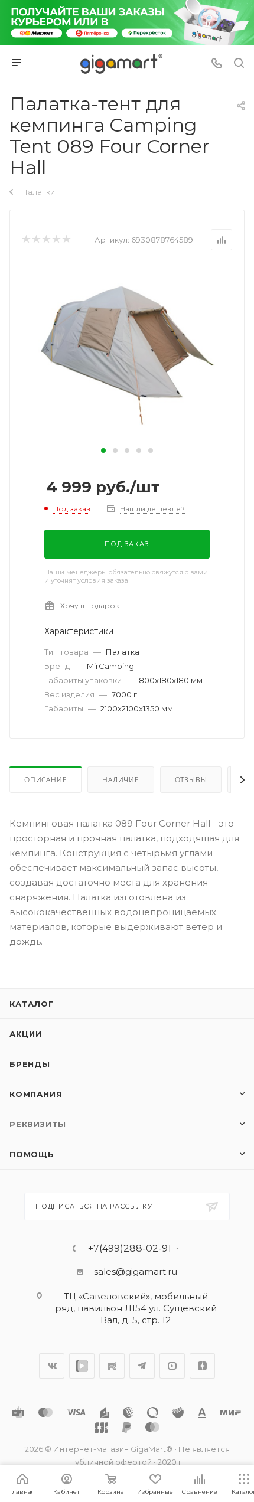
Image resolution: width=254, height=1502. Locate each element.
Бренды (29, 1064)
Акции (25, 1034)
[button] (103, 450)
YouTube (172, 1366)
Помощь (31, 1154)
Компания (35, 1094)
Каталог (31, 1003)
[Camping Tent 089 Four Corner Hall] (127, 353)
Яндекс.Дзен (202, 1366)
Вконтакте (51, 1366)
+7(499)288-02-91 (129, 1248)
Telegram (142, 1366)
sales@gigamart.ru (135, 1271)
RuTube (112, 1366)
